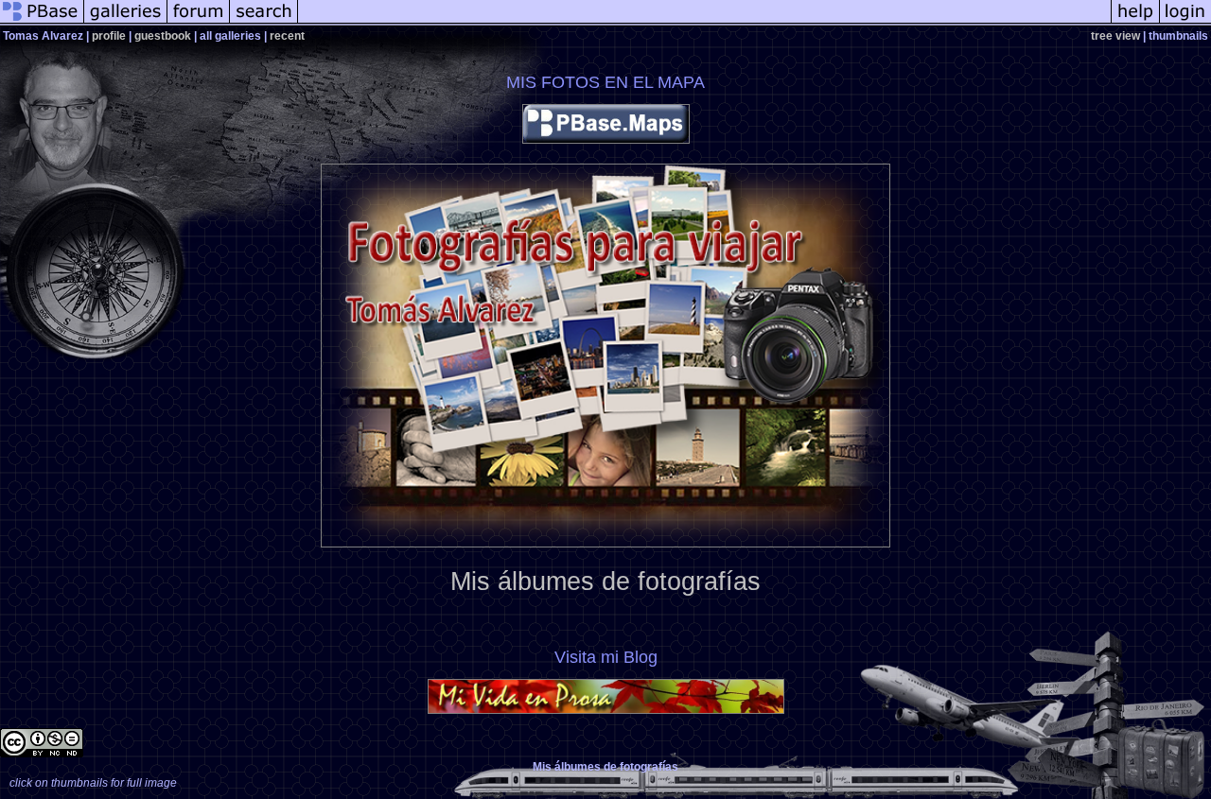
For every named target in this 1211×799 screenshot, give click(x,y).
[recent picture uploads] (125, 22)
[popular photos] (704, 22)
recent (287, 36)
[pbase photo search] (264, 22)
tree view (1115, 36)
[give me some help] (1135, 22)
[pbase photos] (42, 22)
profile (109, 36)
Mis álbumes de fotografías (605, 581)
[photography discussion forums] (198, 22)
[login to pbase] (1185, 22)
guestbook (162, 36)
